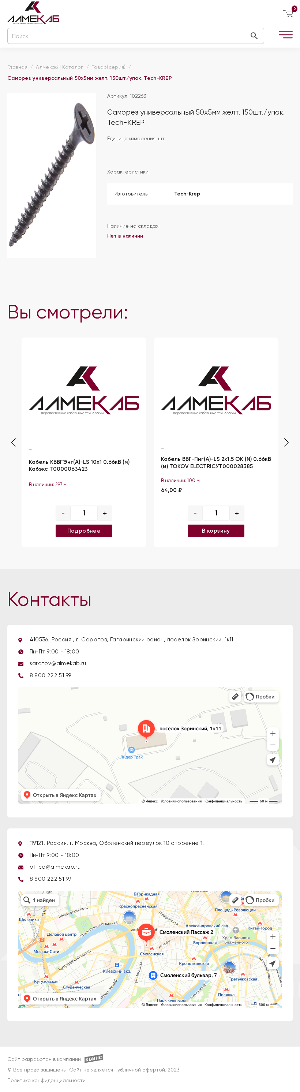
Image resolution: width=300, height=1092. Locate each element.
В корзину (216, 531)
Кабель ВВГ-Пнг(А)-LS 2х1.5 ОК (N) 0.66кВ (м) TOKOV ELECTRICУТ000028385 (216, 463)
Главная (17, 67)
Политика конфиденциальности (46, 1080)
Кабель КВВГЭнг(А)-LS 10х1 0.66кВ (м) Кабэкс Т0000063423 (79, 466)
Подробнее (84, 531)
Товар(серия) (109, 67)
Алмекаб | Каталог (59, 67)
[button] (286, 442)
